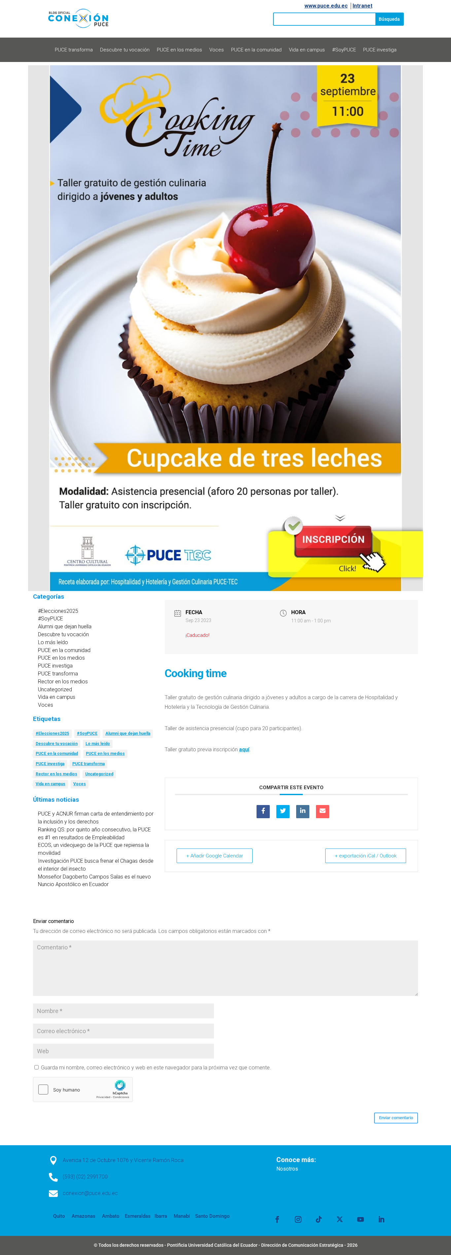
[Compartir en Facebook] (263, 811)
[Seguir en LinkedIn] (381, 1219)
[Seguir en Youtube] (360, 1219)
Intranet (362, 6)
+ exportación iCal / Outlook (366, 856)
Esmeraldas (138, 1216)
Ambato (110, 1216)
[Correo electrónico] (322, 811)
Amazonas (82, 1216)
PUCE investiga (380, 50)
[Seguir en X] (339, 1219)
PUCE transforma (74, 50)
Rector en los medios (63, 681)
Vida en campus (307, 50)
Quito (59, 1216)
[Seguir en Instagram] (298, 1219)
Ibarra (160, 1216)
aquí (244, 749)
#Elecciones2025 (58, 611)
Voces (216, 50)
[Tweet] (283, 811)
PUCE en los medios (179, 50)
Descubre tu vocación (125, 50)
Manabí (181, 1216)
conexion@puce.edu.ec (90, 1193)
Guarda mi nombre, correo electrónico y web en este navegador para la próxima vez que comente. (156, 1067)
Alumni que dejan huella (64, 626)
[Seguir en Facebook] (277, 1219)
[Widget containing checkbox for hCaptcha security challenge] (83, 1089)
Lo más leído (53, 642)
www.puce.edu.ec (326, 6)
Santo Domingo (212, 1216)
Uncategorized (55, 689)
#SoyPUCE (344, 50)
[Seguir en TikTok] (319, 1219)
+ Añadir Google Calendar (214, 856)
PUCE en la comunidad (256, 50)
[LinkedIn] (302, 811)
